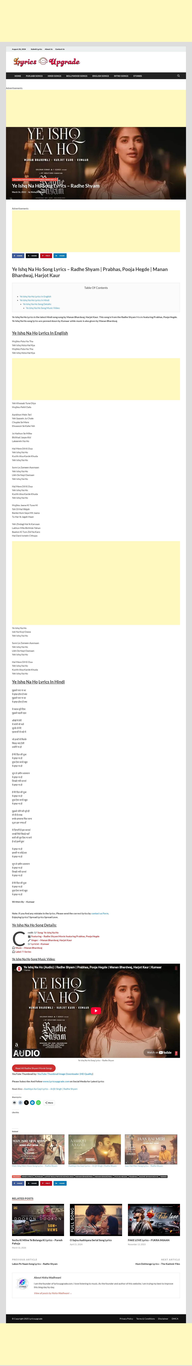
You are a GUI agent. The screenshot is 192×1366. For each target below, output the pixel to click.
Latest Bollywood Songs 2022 (59, 1176)
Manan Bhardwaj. (104, 1176)
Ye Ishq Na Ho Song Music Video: (43, 307)
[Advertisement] (90, 21)
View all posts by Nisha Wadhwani (53, 1293)
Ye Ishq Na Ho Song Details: (37, 304)
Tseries (163, 1176)
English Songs (100, 75)
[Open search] (178, 75)
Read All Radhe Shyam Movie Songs (33, 1068)
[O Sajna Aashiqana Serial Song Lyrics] (96, 1220)
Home (18, 75)
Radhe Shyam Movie (148, 1176)
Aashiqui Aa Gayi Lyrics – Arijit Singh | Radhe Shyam (50, 1088)
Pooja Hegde (120, 1176)
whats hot (49, 179)
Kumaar (39, 1176)
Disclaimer (163, 1318)
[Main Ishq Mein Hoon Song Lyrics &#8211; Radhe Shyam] (38, 1149)
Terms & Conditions (145, 1318)
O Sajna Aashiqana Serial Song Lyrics (91, 1240)
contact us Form (99, 913)
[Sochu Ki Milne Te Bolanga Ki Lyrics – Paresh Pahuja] (38, 1220)
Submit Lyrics (36, 49)
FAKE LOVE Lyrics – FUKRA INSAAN (149, 1240)
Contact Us (60, 49)
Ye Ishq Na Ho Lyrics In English (35, 296)
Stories (137, 75)
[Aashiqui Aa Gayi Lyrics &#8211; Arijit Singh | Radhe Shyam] (95, 1149)
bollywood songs (76, 75)
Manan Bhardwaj (84, 1176)
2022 (15, 179)
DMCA (175, 1318)
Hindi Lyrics (27, 1176)
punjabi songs (34, 75)
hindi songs (54, 75)
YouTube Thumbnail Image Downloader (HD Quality (64, 1073)
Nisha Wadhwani (38, 192)
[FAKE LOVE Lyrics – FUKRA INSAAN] (154, 1220)
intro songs (121, 75)
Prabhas (133, 1176)
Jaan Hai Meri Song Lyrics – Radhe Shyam (144, 1166)
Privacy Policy (126, 1318)
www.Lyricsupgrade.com (56, 1081)
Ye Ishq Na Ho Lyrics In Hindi (34, 300)
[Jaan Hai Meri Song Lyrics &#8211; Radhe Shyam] (151, 1149)
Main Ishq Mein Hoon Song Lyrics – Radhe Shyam (34, 1166)
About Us (49, 49)
